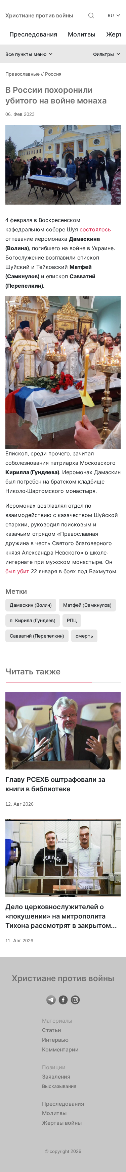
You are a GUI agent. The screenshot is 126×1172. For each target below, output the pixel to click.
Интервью (55, 1039)
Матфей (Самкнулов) (87, 605)
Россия (53, 74)
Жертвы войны (62, 1122)
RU (111, 15)
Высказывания (59, 1086)
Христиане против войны (39, 15)
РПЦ (72, 620)
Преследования (33, 34)
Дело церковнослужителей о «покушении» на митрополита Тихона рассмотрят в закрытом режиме (58, 916)
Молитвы (81, 34)
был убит (17, 571)
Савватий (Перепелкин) (37, 636)
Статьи (51, 1030)
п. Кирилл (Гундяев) (32, 620)
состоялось (95, 229)
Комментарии (60, 1049)
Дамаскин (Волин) (31, 605)
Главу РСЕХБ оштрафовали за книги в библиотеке (55, 784)
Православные (22, 74)
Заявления (56, 1076)
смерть (84, 636)
